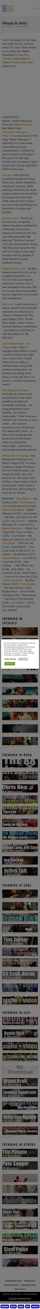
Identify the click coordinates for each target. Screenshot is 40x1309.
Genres (21, 1306)
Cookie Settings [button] (10, 659)
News (27, 1306)
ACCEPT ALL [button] (10, 663)
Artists (13, 1306)
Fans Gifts (35, 1306)
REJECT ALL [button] (23, 659)
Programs (4, 1306)
